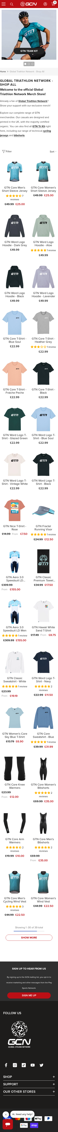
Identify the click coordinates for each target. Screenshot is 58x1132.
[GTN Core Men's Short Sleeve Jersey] (15, 172)
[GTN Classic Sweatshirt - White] (15, 662)
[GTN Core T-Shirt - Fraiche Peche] (15, 373)
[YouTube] (32, 1065)
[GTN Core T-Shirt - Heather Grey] (43, 323)
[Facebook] (6, 1065)
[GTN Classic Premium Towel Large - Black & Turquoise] (43, 561)
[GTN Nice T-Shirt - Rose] (15, 510)
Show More (29, 937)
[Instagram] (15, 1065)
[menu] (3, 4)
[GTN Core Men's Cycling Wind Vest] (15, 882)
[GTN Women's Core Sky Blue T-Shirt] (15, 718)
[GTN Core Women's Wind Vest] (43, 882)
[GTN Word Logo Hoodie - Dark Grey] (15, 226)
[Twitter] (41, 1065)
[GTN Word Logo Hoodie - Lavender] (43, 277)
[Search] (12, 4)
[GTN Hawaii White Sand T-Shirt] (43, 611)
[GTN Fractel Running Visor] (43, 510)
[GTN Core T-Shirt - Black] (43, 373)
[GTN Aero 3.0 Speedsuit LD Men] (15, 611)
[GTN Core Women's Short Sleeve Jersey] (43, 172)
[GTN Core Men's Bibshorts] (43, 823)
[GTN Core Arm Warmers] (15, 823)
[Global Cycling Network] (29, 35)
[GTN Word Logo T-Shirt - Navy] (43, 662)
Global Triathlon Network (32, 101)
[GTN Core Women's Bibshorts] (43, 769)
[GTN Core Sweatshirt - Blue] (43, 718)
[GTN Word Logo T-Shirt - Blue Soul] (43, 419)
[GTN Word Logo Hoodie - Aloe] (43, 226)
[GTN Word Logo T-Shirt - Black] (43, 465)
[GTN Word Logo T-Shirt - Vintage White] (15, 465)
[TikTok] (24, 1065)
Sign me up (29, 995)
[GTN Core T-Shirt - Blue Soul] (15, 323)
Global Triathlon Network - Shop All (27, 71)
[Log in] (45, 4)
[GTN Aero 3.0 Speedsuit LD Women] (15, 561)
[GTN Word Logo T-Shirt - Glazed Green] (15, 419)
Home (3, 71)
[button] (14, 196)
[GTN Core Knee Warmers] (15, 769)
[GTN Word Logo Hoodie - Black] (15, 277)
